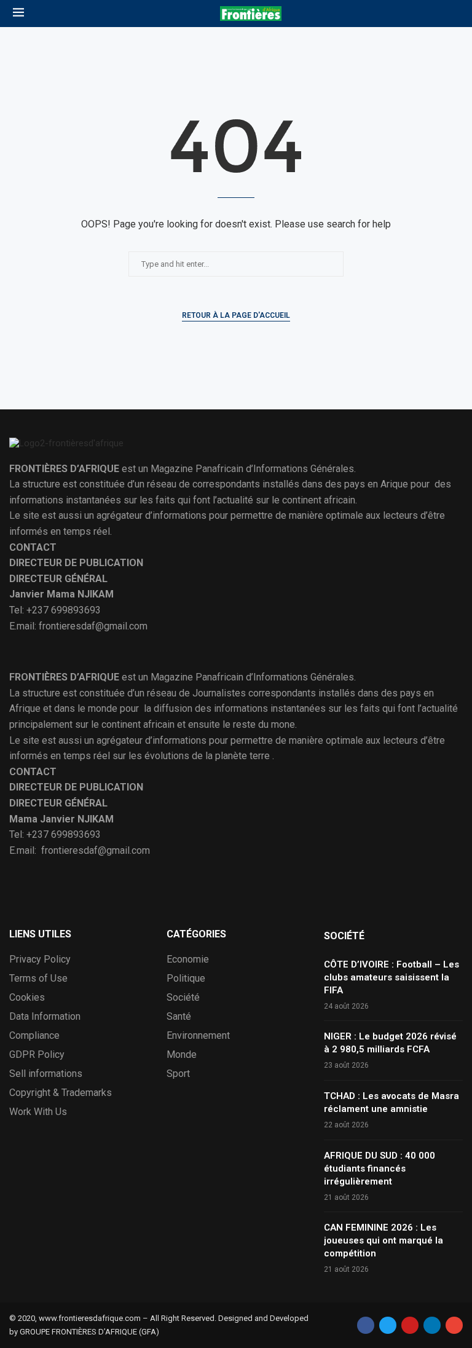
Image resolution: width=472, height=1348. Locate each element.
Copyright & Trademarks (60, 1093)
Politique (186, 978)
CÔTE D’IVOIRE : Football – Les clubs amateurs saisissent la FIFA (391, 977)
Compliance (34, 1036)
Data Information (45, 1017)
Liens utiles (40, 934)
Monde (182, 1055)
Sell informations (45, 1074)
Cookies (27, 998)
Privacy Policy (40, 959)
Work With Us (38, 1112)
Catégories (196, 934)
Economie (188, 959)
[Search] (453, 13)
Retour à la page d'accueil (236, 315)
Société (183, 998)
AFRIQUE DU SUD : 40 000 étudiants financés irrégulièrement (379, 1168)
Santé (179, 1017)
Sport (178, 1074)
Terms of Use (38, 978)
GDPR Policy (37, 1055)
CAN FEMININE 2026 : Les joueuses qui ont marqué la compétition (383, 1240)
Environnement (198, 1036)
